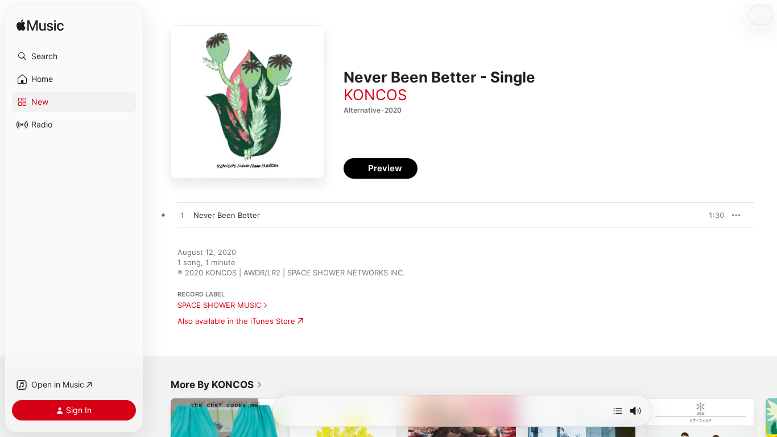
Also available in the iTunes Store (236, 320)
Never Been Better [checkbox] (226, 215)
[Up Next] (618, 411)
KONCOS (375, 95)
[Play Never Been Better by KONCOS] (182, 216)
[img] (40, 25)
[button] (74, 56)
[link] (217, 384)
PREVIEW (711, 215)
